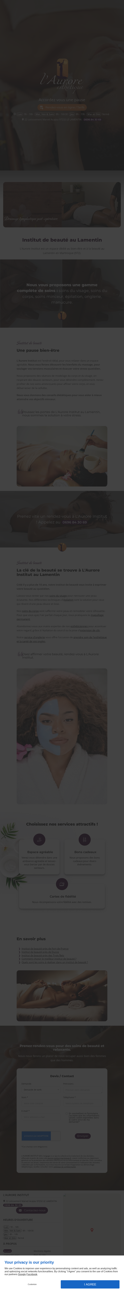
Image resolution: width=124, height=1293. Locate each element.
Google (22, 1274)
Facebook (31, 1274)
